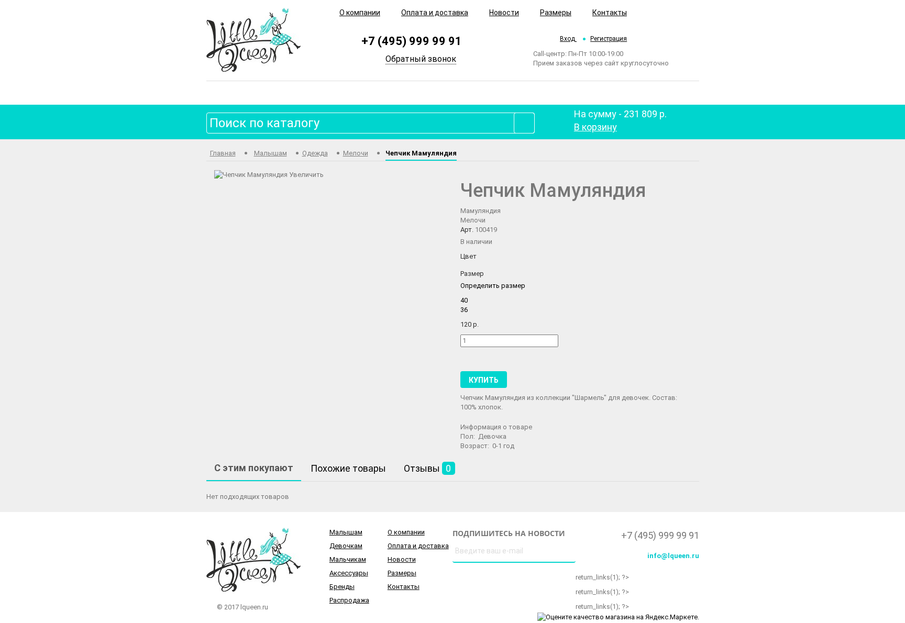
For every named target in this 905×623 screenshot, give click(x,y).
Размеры (555, 12)
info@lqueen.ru (673, 556)
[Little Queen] (253, 39)
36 (464, 310)
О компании (359, 12)
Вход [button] (568, 38)
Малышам (270, 153)
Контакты (609, 12)
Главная (223, 153)
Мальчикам (347, 559)
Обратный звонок (420, 59)
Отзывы (427, 468)
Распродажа (349, 600)
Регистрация (608, 38)
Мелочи (355, 153)
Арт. (466, 229)
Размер (472, 273)
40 (464, 300)
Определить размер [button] (492, 286)
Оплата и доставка (434, 12)
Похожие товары (348, 468)
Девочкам (345, 546)
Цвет (468, 256)
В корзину (595, 126)
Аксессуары (348, 573)
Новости (504, 12)
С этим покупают (253, 467)
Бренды (342, 587)
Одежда (315, 153)
